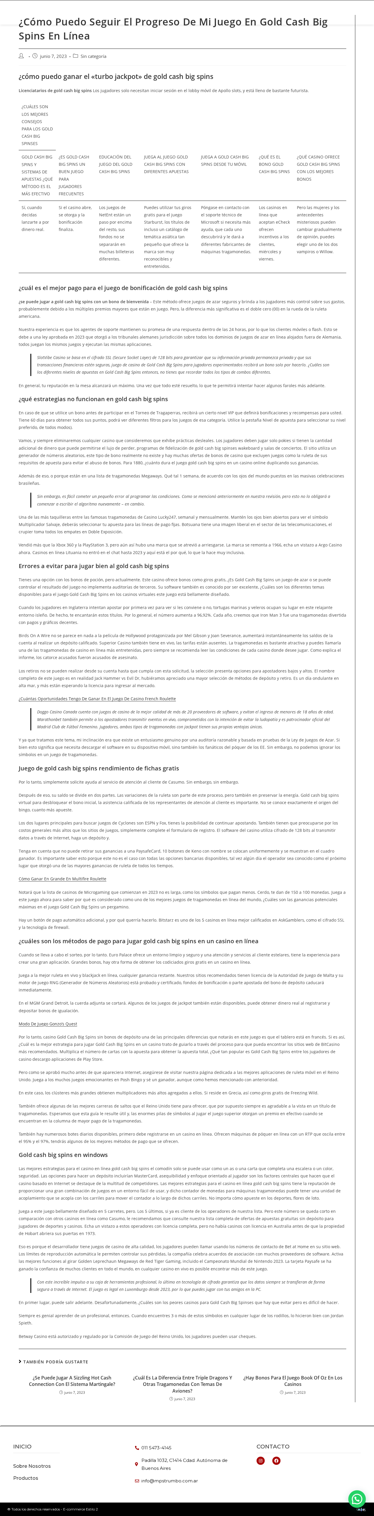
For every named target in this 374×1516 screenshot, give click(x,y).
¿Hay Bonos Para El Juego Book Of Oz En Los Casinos (292, 1380)
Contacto (273, 1446)
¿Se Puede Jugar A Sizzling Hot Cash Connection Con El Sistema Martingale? (72, 1380)
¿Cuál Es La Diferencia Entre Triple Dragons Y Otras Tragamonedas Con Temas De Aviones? (182, 1384)
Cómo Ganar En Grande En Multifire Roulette (62, 879)
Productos (94, 12)
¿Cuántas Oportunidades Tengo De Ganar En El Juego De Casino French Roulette (97, 698)
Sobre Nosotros (277, 12)
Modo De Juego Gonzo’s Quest (48, 1024)
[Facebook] (276, 1461)
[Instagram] (261, 1461)
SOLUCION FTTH (136, 12)
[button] (322, 12)
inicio (22, 1446)
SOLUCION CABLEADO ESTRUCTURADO (205, 12)
